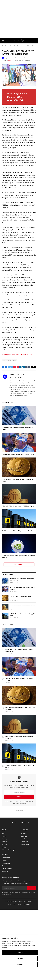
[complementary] (19, 952)
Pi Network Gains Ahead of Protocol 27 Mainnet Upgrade (18, 506)
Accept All (20, 952)
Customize (20, 958)
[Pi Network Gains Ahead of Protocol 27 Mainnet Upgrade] (19, 494)
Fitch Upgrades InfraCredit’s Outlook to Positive (17, 355)
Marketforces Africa (12, 58)
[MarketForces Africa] (19, 40)
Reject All (20, 964)
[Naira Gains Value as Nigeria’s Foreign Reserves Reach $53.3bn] (19, 415)
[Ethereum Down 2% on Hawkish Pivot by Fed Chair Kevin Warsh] (19, 467)
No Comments (17, 60)
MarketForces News (19, 45)
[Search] (35, 41)
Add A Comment (19, 564)
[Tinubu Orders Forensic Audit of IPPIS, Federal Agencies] (19, 442)
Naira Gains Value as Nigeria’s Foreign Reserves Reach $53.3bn (17, 428)
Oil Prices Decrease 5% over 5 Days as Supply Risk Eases (18, 531)
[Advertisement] (19, 19)
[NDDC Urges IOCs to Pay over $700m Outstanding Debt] (19, 75)
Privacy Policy (16, 803)
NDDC (14, 360)
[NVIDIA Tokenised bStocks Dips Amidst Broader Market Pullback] (19, 543)
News (9, 60)
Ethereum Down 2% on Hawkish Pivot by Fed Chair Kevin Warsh (18, 480)
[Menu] (3, 41)
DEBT (4, 360)
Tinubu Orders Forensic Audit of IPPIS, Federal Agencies (18, 454)
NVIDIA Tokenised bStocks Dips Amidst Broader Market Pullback (18, 557)
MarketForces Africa (7, 45)
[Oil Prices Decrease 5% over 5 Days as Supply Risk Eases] (19, 518)
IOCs (9, 360)
